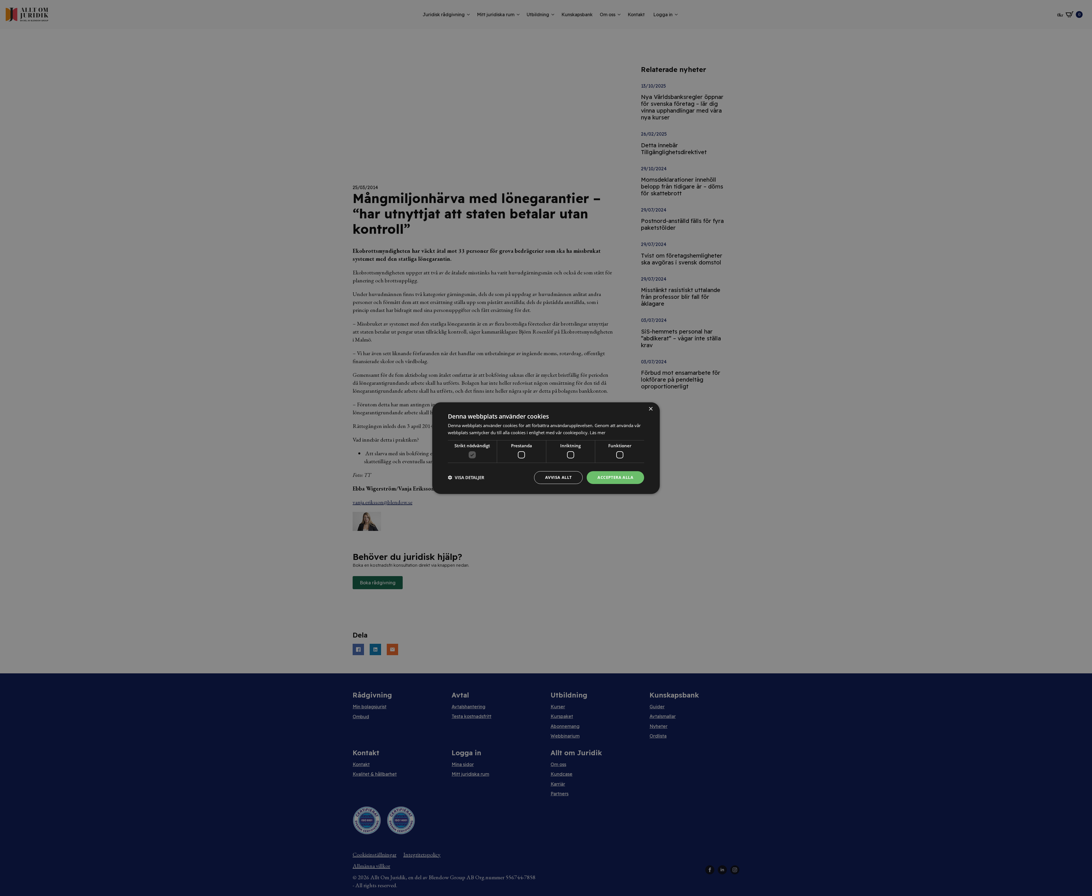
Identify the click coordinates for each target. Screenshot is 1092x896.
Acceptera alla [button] (615, 477)
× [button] (650, 409)
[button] (466, 477)
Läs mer (597, 432)
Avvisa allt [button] (558, 477)
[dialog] (546, 448)
